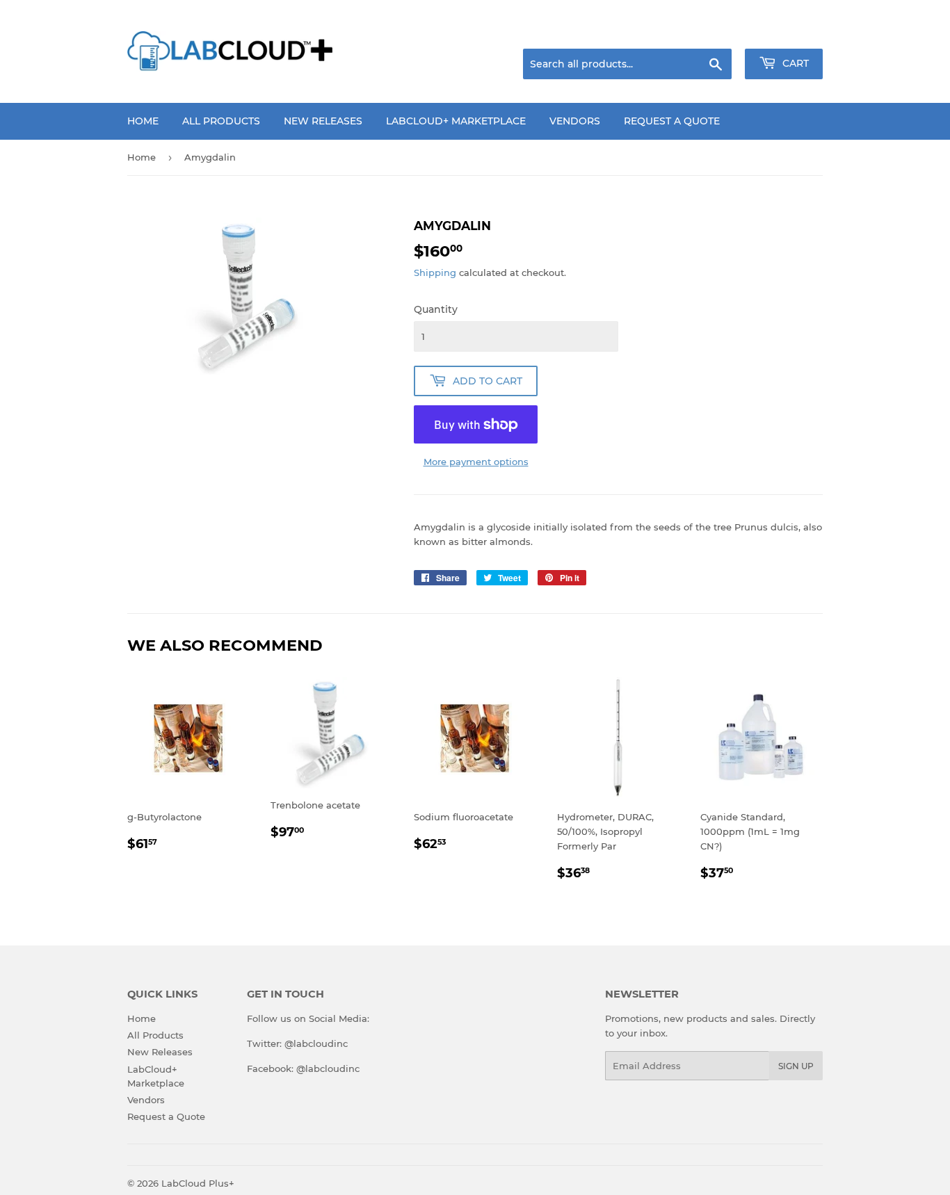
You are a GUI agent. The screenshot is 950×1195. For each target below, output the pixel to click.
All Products (221, 121)
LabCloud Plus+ (197, 1183)
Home (143, 121)
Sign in (713, 31)
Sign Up (796, 1066)
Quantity (436, 309)
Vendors (574, 121)
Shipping (435, 272)
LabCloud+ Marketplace (456, 121)
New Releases (323, 121)
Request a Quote (672, 121)
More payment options (476, 461)
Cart (794, 63)
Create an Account (784, 31)
